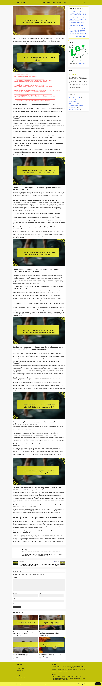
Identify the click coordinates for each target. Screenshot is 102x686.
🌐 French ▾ (98, 683)
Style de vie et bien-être (74, 109)
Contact (64, 2)
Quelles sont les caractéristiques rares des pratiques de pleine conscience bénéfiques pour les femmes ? (37, 90)
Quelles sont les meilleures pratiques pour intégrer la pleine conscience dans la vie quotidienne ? (35, 96)
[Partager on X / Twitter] (84, 2)
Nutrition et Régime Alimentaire (76, 105)
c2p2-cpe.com (21, 2)
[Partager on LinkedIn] (83, 684)
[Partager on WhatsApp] (84, 684)
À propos (53, 2)
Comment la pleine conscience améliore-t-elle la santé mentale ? (28, 82)
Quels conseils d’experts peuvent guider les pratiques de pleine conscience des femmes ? (32, 100)
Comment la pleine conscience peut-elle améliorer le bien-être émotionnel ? (30, 85)
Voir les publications (45, 2)
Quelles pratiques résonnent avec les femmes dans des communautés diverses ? (31, 95)
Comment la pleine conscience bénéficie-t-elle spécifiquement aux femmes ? (30, 77)
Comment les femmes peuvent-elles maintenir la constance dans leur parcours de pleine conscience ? (35, 99)
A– (21, 684)
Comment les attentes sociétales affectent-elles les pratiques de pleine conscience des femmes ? (34, 87)
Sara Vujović (25, 550)
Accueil (59, 2)
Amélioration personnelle (74, 97)
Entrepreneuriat (72, 101)
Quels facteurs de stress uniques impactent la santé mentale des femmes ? (30, 89)
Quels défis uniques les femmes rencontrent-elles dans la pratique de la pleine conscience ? (34, 86)
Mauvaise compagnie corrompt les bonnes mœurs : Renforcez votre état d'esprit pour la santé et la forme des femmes (78, 30)
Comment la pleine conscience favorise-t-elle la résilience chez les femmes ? (30, 91)
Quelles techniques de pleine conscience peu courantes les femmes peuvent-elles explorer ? (33, 92)
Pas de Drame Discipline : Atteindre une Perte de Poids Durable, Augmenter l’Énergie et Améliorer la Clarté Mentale (68, 679)
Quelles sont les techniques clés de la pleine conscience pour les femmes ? (29, 79)
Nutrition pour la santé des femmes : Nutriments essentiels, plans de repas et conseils (24, 656)
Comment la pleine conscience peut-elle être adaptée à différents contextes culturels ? (33, 94)
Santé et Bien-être (73, 107)
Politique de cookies (21, 677)
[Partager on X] (80, 684)
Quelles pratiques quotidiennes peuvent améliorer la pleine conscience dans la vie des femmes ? (33, 80)
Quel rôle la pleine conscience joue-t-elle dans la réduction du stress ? (28, 84)
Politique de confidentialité (22, 673)
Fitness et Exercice (73, 103)
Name (15, 593)
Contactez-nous (20, 670)
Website (15, 598)
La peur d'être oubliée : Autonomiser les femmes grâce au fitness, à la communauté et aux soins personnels (78, 19)
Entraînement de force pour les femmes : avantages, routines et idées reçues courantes (50, 656)
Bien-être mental (72, 99)
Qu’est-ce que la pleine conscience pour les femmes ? (25, 76)
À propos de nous (20, 668)
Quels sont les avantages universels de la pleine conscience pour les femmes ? (31, 81)
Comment (15, 577)
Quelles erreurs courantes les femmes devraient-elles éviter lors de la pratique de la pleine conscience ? (35, 97)
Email (40, 593)
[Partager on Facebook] (82, 2)
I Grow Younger (81, 63)
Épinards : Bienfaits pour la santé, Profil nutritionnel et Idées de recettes (67, 676)
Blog (18, 672)
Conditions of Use (20, 675)
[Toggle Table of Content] (58, 75)
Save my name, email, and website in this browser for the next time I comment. (29, 603)
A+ (17, 684)
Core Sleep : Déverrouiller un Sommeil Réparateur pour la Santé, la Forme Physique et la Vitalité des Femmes (77, 35)
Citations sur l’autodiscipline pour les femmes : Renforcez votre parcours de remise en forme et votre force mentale (68, 670)
